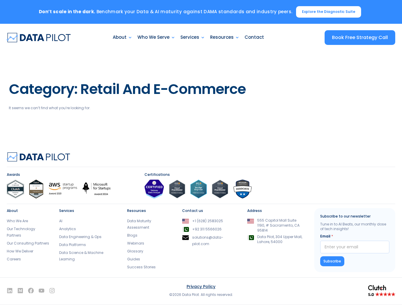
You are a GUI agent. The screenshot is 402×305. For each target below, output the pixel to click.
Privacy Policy (201, 286)
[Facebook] (31, 291)
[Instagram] (52, 291)
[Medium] (20, 291)
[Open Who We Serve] (173, 37)
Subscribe (332, 261)
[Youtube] (41, 291)
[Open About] (130, 37)
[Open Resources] (237, 37)
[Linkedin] (10, 291)
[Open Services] (202, 37)
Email (326, 236)
